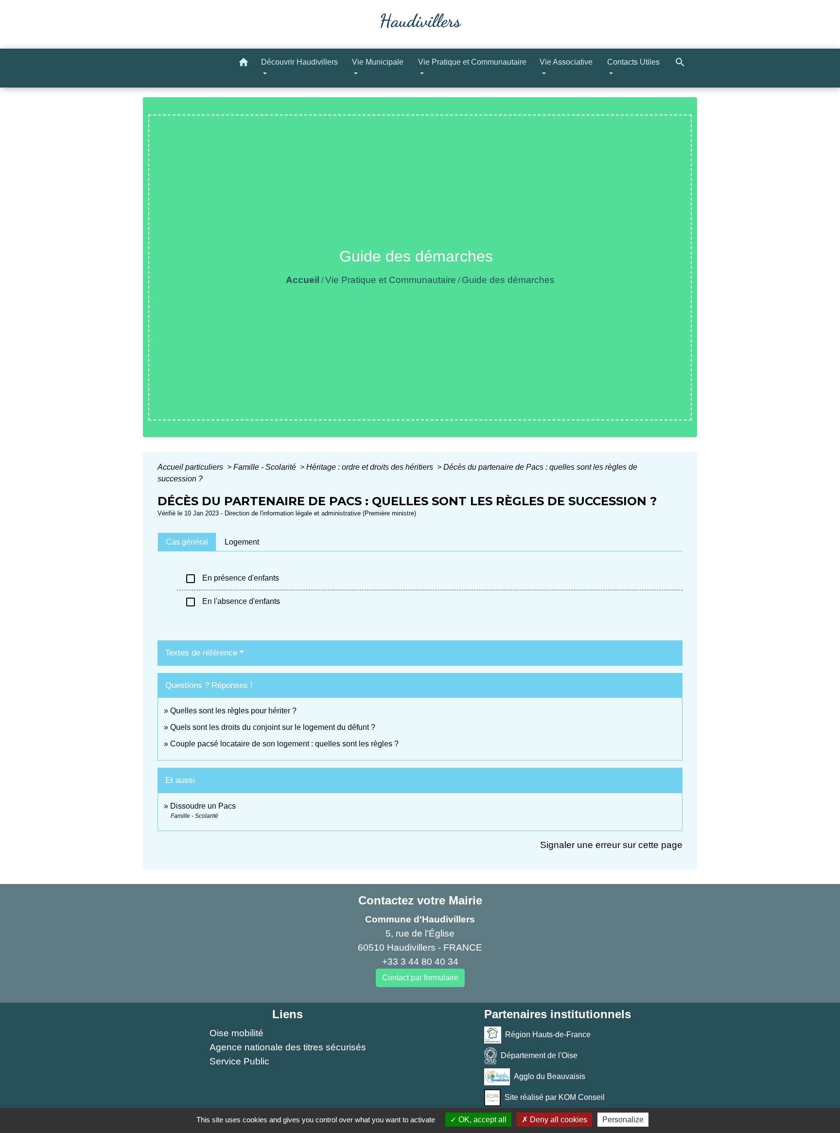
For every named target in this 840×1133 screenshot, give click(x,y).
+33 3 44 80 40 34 (420, 961)
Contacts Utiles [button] (633, 62)
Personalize (623, 1119)
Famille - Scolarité (265, 467)
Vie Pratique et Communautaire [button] (472, 62)
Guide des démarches (508, 280)
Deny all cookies (557, 1119)
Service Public (239, 1061)
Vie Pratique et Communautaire (390, 280)
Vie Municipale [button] (377, 62)
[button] (243, 64)
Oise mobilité (236, 1033)
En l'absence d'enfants (232, 602)
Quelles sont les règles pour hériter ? (233, 711)
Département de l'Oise (539, 1055)
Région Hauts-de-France (548, 1034)
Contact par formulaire (420, 978)
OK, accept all (481, 1119)
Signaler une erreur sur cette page (611, 845)
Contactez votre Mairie (420, 900)
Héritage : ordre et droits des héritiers (370, 467)
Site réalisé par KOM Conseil (555, 1097)
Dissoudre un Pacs (203, 806)
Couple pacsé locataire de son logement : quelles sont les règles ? (284, 744)
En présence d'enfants (232, 578)
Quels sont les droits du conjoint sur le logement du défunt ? (272, 727)
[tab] (187, 541)
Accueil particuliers (191, 467)
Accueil (302, 280)
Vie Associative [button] (566, 62)
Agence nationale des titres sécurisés (288, 1047)
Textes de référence (201, 652)
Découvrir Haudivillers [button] (299, 62)
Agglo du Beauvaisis (549, 1076)
